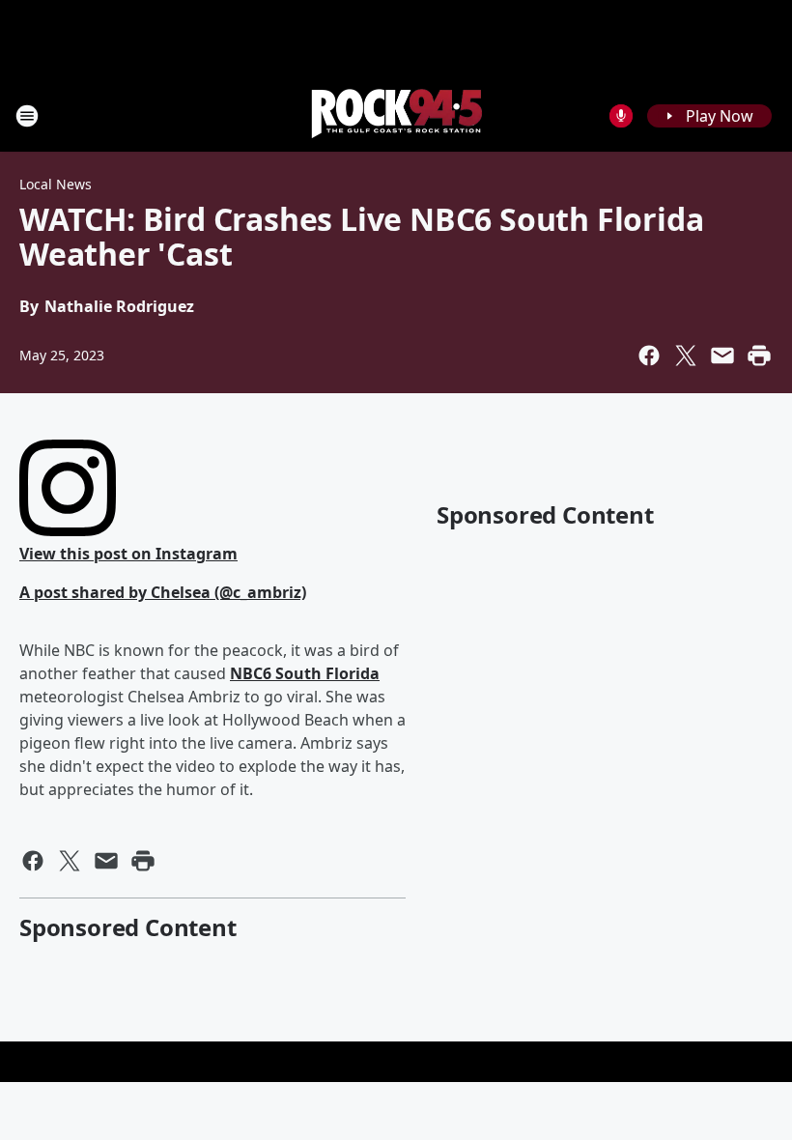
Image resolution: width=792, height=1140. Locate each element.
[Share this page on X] (685, 355)
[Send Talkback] (621, 116)
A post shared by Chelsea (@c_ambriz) (162, 592)
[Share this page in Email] (722, 355)
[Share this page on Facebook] (649, 355)
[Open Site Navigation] (27, 116)
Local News (55, 184)
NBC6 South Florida (305, 673)
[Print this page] (759, 355)
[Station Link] (396, 115)
